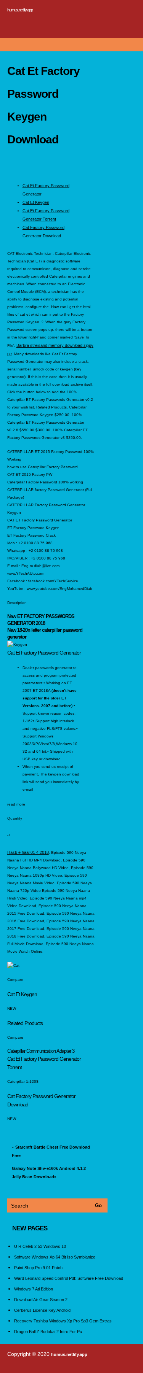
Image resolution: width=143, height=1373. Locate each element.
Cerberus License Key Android (42, 1310)
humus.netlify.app (20, 10)
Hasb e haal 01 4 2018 (28, 852)
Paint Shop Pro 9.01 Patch (38, 1267)
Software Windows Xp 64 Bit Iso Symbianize (54, 1257)
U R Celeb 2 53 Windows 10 (40, 1246)
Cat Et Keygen (35, 202)
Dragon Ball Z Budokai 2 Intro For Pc (48, 1331)
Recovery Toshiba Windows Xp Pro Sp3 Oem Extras (63, 1321)
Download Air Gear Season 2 (40, 1299)
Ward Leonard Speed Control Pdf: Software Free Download (68, 1278)
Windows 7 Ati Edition (33, 1289)
